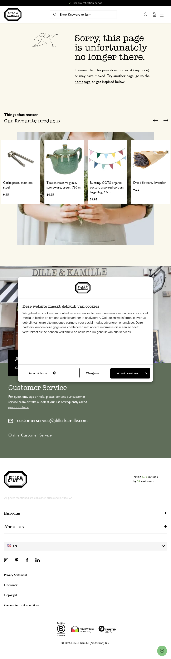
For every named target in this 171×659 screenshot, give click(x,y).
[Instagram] (6, 560)
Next (166, 120)
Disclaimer (11, 585)
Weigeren (94, 373)
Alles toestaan (129, 373)
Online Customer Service (30, 435)
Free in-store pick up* (87, 3)
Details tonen (38, 373)
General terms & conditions (21, 605)
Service (12, 513)
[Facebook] (27, 560)
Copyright (10, 595)
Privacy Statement (15, 575)
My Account (145, 14)
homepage (83, 82)
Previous (155, 120)
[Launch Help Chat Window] (162, 651)
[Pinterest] (17, 560)
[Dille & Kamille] (13, 14)
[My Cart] (154, 14)
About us (14, 526)
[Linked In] (37, 560)
